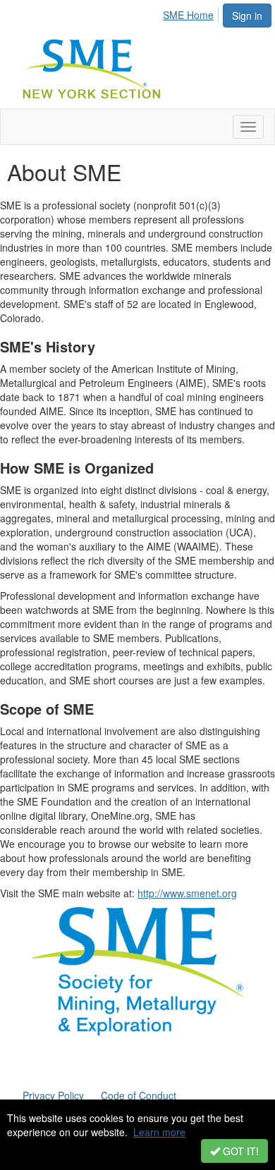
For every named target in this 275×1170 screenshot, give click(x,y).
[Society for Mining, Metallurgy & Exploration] (137, 970)
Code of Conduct (138, 1095)
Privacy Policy (53, 1095)
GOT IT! (239, 1151)
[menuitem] (192, 13)
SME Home (188, 15)
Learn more (159, 1132)
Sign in (247, 15)
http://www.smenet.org (187, 893)
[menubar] (192, 13)
